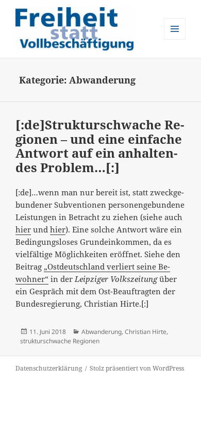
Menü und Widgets (175, 39)
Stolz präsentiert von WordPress (137, 368)
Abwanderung (101, 331)
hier (23, 229)
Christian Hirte (145, 331)
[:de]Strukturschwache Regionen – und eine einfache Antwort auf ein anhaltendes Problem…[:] (99, 146)
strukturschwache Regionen (59, 341)
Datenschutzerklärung (48, 368)
